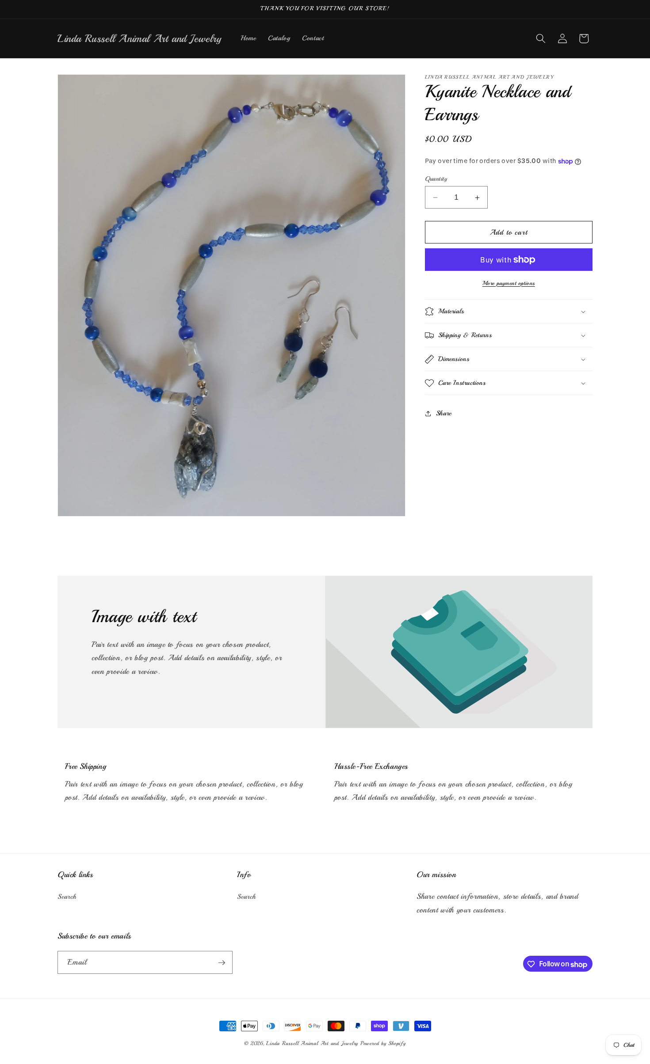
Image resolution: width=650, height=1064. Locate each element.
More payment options (508, 283)
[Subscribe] (221, 962)
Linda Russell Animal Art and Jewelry (312, 1043)
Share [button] (444, 413)
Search (66, 897)
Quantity (436, 178)
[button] (540, 38)
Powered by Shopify (383, 1043)
